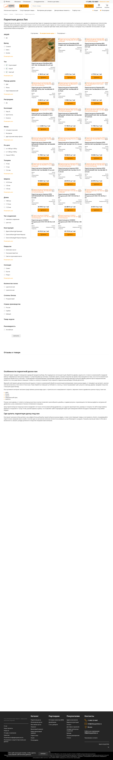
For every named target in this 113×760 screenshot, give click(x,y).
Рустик (8, 271)
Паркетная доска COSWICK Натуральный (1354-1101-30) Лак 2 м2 (95, 196)
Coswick (8, 46)
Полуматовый (10, 299)
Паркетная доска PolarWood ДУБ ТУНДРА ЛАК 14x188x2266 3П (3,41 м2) (69, 44)
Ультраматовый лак (12, 253)
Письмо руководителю (73, 735)
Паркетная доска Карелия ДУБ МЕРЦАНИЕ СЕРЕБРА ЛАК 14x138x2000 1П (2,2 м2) (43, 144)
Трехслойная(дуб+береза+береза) (16, 238)
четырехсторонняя (12, 130)
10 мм (8, 164)
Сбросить (16, 336)
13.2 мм (8, 170)
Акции (96, 10)
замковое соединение (12, 219)
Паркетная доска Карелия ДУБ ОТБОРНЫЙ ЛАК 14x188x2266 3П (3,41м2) (68, 89)
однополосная (10, 287)
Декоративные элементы (61, 10)
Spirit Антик (9, 115)
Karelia (8, 53)
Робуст (8, 275)
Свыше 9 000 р (10, 155)
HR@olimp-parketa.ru (91, 733)
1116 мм (8, 204)
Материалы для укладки (44, 10)
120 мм (8, 185)
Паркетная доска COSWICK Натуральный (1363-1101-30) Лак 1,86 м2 (69, 221)
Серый (11, 68)
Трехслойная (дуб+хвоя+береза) (15, 234)
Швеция (8, 314)
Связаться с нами (104, 1)
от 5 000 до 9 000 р (11, 152)
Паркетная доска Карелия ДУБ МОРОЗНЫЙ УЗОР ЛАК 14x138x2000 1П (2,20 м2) (96, 115)
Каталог (25, 6)
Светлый (11, 72)
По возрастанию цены (47, 33)
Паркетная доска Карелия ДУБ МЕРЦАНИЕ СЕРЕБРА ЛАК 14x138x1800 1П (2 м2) (70, 115)
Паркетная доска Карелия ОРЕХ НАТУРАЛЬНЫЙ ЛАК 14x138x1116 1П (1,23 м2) (69, 170)
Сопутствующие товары (27, 10)
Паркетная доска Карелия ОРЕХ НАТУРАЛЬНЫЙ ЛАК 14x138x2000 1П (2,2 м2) (43, 196)
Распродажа (105, 10)
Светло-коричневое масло (14, 256)
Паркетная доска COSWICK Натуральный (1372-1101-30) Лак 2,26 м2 (43, 221)
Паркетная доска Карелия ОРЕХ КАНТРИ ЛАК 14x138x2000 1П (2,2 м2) (43, 169)
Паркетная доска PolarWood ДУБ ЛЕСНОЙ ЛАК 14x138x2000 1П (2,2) (42, 114)
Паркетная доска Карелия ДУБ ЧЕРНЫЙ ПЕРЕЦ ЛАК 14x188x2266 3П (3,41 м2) (43, 89)
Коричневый (12, 65)
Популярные (61, 33)
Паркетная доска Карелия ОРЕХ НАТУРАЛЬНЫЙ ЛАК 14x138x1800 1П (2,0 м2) (96, 170)
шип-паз (8, 222)
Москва (90, 727)
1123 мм (8, 207)
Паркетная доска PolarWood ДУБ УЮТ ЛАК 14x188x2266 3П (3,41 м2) (42, 64)
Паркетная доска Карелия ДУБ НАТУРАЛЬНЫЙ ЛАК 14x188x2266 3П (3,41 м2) (96, 45)
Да (7, 38)
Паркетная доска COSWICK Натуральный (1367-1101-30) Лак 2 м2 (69, 196)
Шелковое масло (11, 250)
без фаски (9, 133)
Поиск (90, 6)
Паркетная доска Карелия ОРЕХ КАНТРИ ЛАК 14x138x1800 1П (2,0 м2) (96, 143)
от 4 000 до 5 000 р (11, 148)
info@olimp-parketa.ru (95, 724)
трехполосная (10, 290)
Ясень (8, 87)
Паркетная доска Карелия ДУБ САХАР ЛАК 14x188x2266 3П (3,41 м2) (96, 88)
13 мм (8, 167)
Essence (8, 118)
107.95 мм (9, 182)
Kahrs (7, 50)
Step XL (8, 111)
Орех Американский (12, 91)
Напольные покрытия (10, 10)
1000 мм (8, 201)
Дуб (7, 84)
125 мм (8, 189)
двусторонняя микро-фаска (14, 136)
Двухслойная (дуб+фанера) (14, 231)
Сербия (8, 311)
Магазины (18, 2)
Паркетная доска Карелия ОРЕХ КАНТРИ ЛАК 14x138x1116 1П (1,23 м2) (70, 143)
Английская (9, 330)
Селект (8, 268)
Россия (8, 307)
